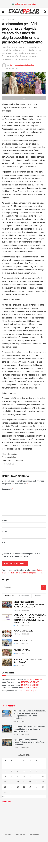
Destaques (11, 19)
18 (18, 782)
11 (18, 776)
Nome (5, 520)
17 (11, 782)
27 (30, 787)
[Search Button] (43, 587)
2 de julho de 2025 (11, 69)
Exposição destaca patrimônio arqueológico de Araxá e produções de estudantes (29, 742)
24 (11, 787)
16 (5, 782)
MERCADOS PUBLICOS (23, 640)
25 (18, 787)
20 (30, 782)
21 (36, 782)
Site (3, 542)
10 (11, 776)
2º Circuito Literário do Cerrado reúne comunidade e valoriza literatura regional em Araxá (29, 729)
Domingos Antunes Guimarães (22, 65)
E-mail (5, 531)
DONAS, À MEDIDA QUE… (23, 631)
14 (36, 776)
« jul (3, 796)
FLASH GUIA (6, 835)
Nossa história (20, 835)
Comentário (7, 489)
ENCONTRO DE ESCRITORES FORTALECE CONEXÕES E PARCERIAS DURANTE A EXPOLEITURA (29, 604)
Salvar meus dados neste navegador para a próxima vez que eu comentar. (22, 555)
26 (24, 787)
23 (5, 787)
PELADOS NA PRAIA (22, 650)
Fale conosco (34, 835)
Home (4, 19)
